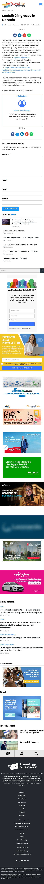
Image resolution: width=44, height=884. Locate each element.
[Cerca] (42, 270)
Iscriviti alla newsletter (22, 368)
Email (4, 189)
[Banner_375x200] (22, 442)
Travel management (7, 645)
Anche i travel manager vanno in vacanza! (20, 637)
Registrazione (26, 328)
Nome (4, 180)
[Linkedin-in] (16, 860)
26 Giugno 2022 (9, 247)
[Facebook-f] (22, 860)
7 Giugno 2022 (8, 261)
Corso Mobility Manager (29, 742)
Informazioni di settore (22, 110)
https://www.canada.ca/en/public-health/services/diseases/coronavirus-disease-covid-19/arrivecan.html (21, 70)
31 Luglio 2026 (5, 630)
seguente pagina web (21, 57)
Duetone (8, 877)
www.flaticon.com (5, 878)
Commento (6, 154)
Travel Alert (10, 10)
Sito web (5, 199)
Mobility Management (7, 634)
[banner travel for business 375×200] (22, 582)
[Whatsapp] (28, 860)
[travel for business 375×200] (22, 415)
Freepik (36, 877)
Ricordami (13, 320)
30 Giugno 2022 (9, 233)
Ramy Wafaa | (14, 877)
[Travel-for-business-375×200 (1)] (22, 467)
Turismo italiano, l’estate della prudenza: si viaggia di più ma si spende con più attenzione (20, 625)
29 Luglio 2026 (5, 653)
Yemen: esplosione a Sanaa (14, 231)
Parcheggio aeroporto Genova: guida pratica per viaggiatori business (21, 648)
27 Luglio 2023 (16, 226)
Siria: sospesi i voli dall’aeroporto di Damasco (21, 251)
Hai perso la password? (15, 328)
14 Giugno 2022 (9, 254)
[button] (40, 4)
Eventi (2, 619)
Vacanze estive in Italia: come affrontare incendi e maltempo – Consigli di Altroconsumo (24, 222)
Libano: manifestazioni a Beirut (15, 258)
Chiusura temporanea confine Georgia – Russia (21, 238)
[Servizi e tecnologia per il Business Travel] (22, 527)
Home (3, 10)
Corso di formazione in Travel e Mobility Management (32, 732)
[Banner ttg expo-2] (22, 551)
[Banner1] (22, 494)
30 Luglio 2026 (5, 640)
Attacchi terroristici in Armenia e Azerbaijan (20, 245)
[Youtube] (25, 860)
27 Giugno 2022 (9, 240)
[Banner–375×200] (22, 387)
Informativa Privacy (16, 363)
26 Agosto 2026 (5, 615)
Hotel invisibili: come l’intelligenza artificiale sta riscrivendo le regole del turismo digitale (21, 611)
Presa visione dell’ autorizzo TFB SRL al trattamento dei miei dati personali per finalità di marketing (23, 364)
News (2, 607)
